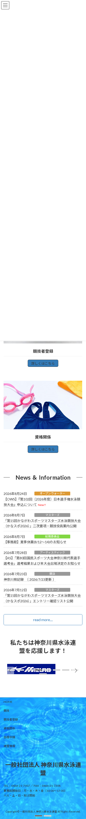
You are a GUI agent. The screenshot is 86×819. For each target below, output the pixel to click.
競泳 (52, 573)
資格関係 (9, 728)
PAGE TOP (79, 789)
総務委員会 (52, 536)
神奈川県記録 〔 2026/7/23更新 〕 (30, 579)
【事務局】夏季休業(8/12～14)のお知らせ (35, 542)
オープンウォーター (52, 493)
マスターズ (52, 515)
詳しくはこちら (43, 363)
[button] (38, 815)
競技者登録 (11, 719)
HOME (8, 702)
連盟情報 (9, 746)
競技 (6, 710)
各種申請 (9, 737)
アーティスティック (52, 552)
